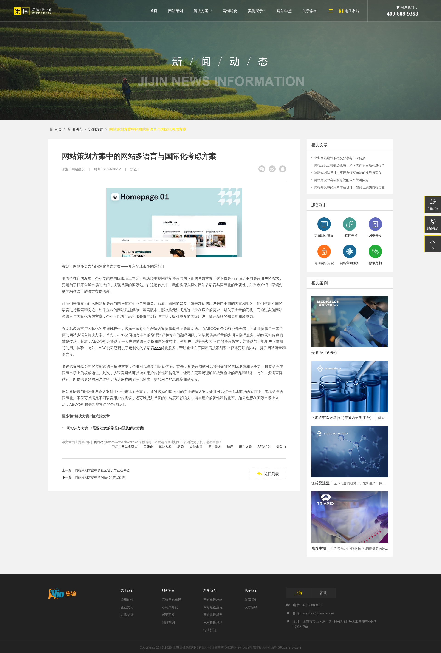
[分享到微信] (261, 168)
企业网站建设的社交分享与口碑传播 (339, 157)
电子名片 (352, 10)
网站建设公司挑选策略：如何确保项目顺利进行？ (349, 165)
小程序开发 (170, 607)
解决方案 (201, 10)
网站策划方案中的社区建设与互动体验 (102, 470)
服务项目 (168, 590)
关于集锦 (309, 10)
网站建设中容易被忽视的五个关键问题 (341, 179)
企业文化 (127, 607)
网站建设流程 (213, 607)
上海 (298, 592)
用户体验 (245, 446)
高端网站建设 (171, 599)
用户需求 (214, 446)
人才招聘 (251, 607)
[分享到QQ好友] (282, 168)
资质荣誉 (127, 614)
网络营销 (168, 622)
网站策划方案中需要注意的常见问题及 (105, 428)
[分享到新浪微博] (272, 168)
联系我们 (251, 590)
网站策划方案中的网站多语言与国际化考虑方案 (147, 129)
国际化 (148, 446)
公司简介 (127, 599)
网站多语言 (130, 446)
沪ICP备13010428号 (238, 647)
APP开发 (168, 614)
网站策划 (175, 10)
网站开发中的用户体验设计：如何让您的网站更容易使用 (351, 187)
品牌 (180, 446)
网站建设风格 (213, 622)
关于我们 (127, 590)
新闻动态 (75, 129)
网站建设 (100, 442)
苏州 (323, 592)
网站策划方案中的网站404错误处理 (100, 477)
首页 (153, 10)
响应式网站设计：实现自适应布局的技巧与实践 (348, 172)
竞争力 (281, 446)
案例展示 (255, 10)
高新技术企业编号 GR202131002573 (277, 647)
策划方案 (95, 129)
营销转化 (230, 10)
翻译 (230, 446)
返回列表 (268, 473)
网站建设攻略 (213, 599)
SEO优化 (264, 446)
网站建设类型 (213, 614)
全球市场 (195, 446)
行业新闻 (209, 629)
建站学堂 (284, 10)
